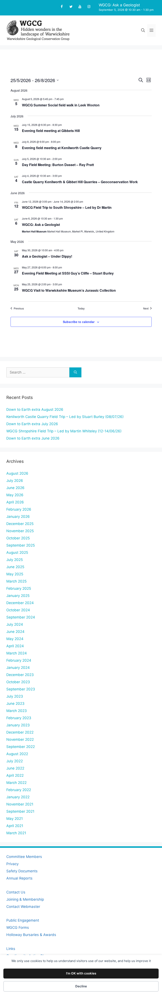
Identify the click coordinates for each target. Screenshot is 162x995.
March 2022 (16, 783)
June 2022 (15, 768)
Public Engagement (22, 920)
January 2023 (18, 725)
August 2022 (17, 754)
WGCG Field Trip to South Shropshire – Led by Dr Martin (67, 207)
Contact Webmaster (23, 906)
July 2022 (14, 761)
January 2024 (18, 667)
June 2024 (15, 631)
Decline (81, 986)
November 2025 (20, 531)
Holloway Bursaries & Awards (31, 935)
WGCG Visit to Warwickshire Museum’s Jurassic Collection (69, 290)
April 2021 (14, 826)
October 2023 (18, 682)
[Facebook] (61, 7)
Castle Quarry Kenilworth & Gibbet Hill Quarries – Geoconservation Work (80, 181)
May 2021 (14, 818)
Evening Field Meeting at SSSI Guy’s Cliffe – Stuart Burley (68, 273)
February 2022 (18, 790)
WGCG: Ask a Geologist (119, 5)
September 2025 (20, 545)
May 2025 (14, 574)
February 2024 (18, 660)
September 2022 (20, 747)
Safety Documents (22, 871)
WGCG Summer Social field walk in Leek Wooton (61, 105)
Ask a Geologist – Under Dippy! (47, 256)
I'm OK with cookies (81, 973)
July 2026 (14, 480)
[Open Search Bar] (143, 30)
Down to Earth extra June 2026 (32, 438)
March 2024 (16, 653)
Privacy (12, 864)
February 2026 (18, 509)
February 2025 (18, 588)
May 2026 (14, 495)
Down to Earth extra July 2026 (32, 424)
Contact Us (15, 892)
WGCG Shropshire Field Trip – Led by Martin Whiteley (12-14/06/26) (65, 431)
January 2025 (18, 596)
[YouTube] (80, 7)
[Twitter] (70, 7)
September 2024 (20, 617)
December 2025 (20, 524)
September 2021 (20, 811)
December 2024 (20, 603)
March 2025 (16, 581)
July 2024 (14, 624)
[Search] (75, 372)
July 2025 (14, 560)
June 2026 (15, 488)
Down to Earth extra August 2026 (34, 409)
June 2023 (15, 703)
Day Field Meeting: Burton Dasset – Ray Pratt (58, 164)
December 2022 (20, 732)
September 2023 (20, 689)
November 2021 (19, 804)
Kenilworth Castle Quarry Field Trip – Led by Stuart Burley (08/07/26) (65, 417)
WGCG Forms (17, 927)
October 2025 (18, 538)
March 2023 (16, 711)
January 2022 (18, 797)
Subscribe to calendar (78, 322)
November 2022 (20, 739)
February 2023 (18, 718)
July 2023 (14, 696)
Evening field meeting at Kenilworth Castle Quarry (61, 147)
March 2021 (16, 833)
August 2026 (17, 473)
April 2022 (15, 775)
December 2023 (20, 675)
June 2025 (15, 567)
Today (81, 308)
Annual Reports (19, 878)
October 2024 (18, 610)
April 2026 (15, 502)
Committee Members (24, 857)
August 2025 (17, 552)
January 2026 (18, 516)
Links (10, 949)
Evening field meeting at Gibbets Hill (51, 130)
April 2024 (15, 646)
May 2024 (14, 639)
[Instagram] (89, 7)
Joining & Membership (25, 899)
